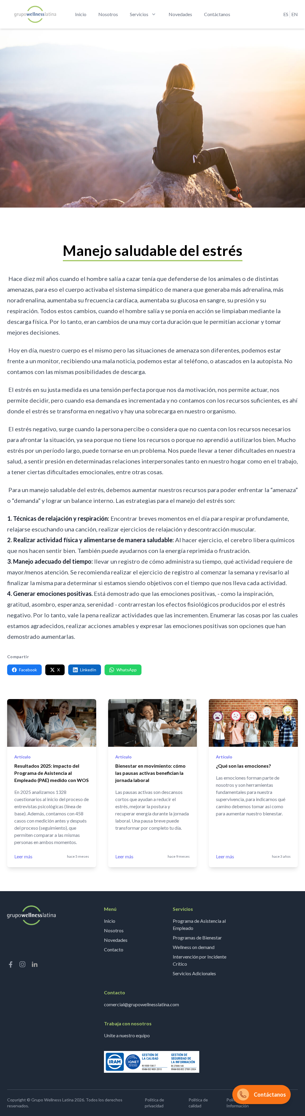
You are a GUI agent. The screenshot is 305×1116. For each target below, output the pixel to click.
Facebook (28, 669)
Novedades (180, 14)
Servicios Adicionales (194, 973)
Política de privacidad (154, 1102)
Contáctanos (217, 14)
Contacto (113, 949)
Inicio (80, 14)
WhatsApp (126, 669)
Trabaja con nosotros (128, 1023)
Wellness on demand (193, 947)
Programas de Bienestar (197, 937)
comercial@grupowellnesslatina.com (141, 1004)
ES (285, 14)
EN (294, 14)
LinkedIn (88, 669)
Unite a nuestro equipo (127, 1035)
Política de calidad (198, 1102)
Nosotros (108, 14)
